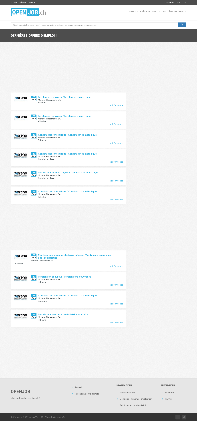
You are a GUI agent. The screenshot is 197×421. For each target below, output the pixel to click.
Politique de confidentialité (133, 405)
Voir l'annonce (116, 105)
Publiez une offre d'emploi (87, 393)
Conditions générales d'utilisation (136, 398)
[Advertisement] (68, 69)
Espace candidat (18, 2)
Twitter (168, 398)
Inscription (181, 2)
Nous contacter (127, 392)
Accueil (78, 387)
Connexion (169, 2)
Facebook (169, 392)
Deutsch (31, 2)
